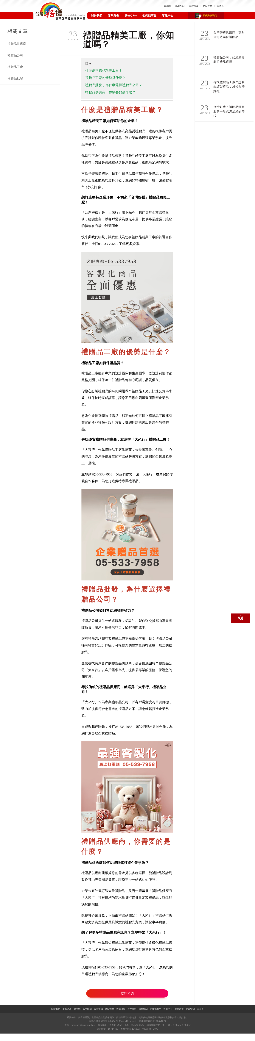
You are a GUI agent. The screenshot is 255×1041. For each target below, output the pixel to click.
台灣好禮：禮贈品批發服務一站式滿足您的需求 (229, 109)
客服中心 (167, 15)
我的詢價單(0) (210, 15)
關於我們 (96, 15)
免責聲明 (190, 1009)
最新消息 (67, 1009)
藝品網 (167, 5)
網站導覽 (207, 5)
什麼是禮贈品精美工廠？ (103, 70)
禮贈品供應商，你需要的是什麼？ (110, 92)
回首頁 (220, 5)
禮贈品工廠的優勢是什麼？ (105, 78)
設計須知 (193, 5)
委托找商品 (149, 15)
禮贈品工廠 (15, 66)
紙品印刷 (179, 5)
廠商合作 (179, 1009)
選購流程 (120, 1009)
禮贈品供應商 (16, 43)
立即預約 (127, 993)
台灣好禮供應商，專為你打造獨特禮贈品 (229, 35)
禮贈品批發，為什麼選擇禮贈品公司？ (113, 85)
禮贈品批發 (15, 78)
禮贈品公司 (15, 55)
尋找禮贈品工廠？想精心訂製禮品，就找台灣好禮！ (229, 85)
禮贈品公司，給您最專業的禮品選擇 (229, 59)
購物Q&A (131, 15)
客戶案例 (113, 15)
